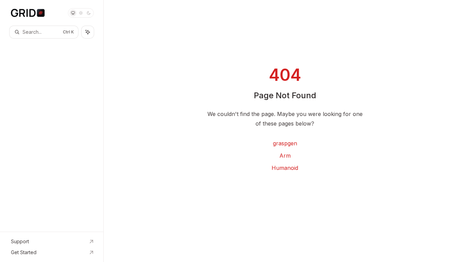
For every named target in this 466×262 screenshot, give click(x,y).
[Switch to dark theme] (88, 13)
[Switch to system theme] (73, 13)
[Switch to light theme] (80, 13)
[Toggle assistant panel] (88, 32)
